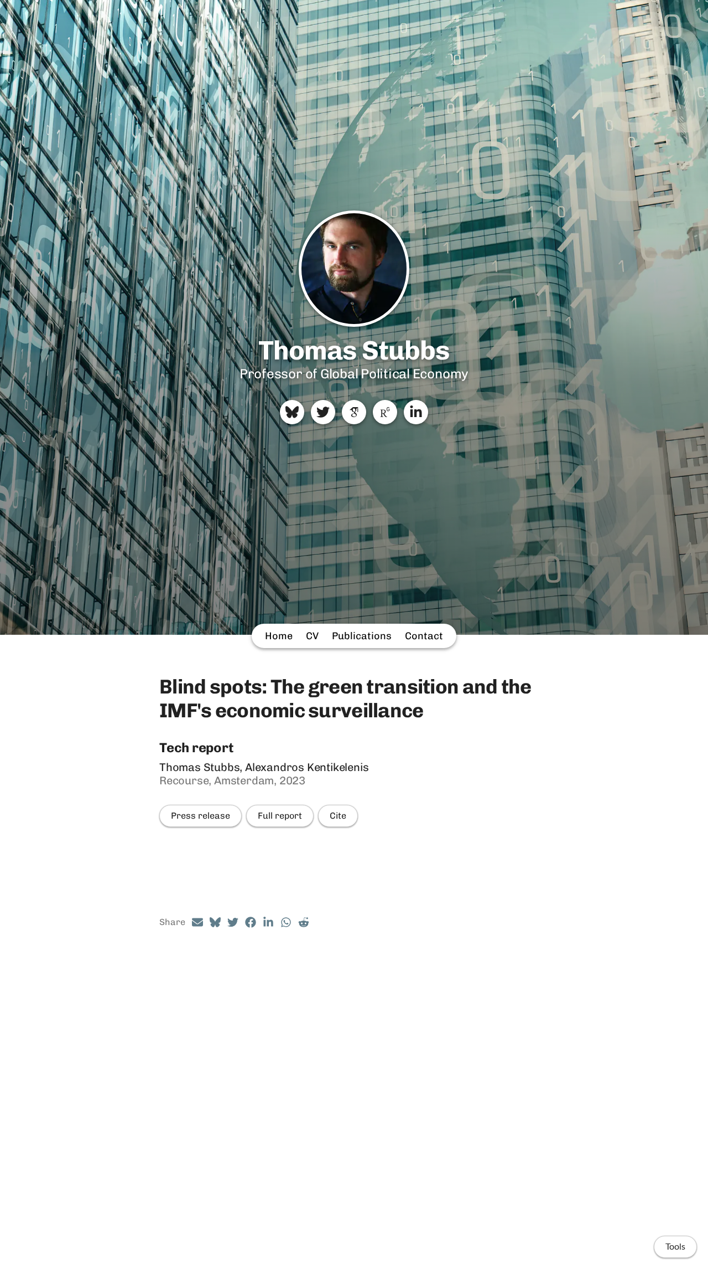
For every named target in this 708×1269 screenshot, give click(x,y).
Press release (200, 815)
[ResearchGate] (385, 412)
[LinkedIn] (416, 412)
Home (279, 636)
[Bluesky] (292, 412)
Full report (280, 815)
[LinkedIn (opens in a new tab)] (268, 922)
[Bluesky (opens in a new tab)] (215, 922)
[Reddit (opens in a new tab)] (303, 922)
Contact (424, 636)
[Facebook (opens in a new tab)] (250, 922)
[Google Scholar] (354, 412)
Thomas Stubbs (354, 350)
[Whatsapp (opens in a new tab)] (285, 922)
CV (312, 636)
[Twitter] (323, 412)
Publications (362, 636)
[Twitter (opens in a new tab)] (232, 922)
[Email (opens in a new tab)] (197, 922)
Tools (675, 1246)
